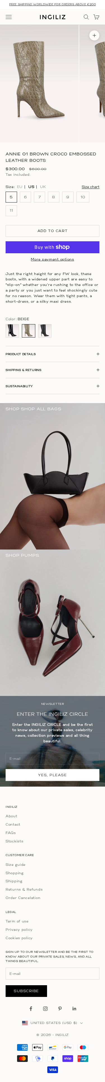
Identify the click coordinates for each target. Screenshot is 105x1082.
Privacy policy (19, 929)
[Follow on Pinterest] (60, 1008)
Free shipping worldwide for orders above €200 (52, 4)
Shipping (14, 881)
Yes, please (52, 775)
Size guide (15, 864)
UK (43, 187)
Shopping (15, 873)
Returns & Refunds (24, 889)
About (11, 816)
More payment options (52, 259)
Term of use (17, 921)
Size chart (90, 187)
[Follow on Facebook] (31, 1008)
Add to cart (52, 231)
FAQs (11, 833)
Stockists (14, 841)
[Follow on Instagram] (45, 1008)
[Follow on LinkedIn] (74, 1008)
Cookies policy (19, 938)
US (31, 187)
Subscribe (26, 991)
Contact (13, 824)
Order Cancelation (23, 898)
